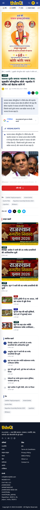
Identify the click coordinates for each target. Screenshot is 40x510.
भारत (3, 456)
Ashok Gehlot (28, 197)
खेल (3, 459)
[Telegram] (14, 438)
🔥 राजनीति (12, 8)
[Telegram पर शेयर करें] (24, 211)
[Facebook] (2, 438)
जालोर (3, 465)
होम (3, 72)
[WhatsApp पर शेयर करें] (36, 92)
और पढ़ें (18, 188)
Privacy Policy (26, 453)
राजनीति (8, 72)
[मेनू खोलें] (3, 3)
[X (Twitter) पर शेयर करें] (32, 92)
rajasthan (6, 204)
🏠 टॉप (5, 8)
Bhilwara (14, 204)
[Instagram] (11, 438)
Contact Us (25, 462)
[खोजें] (29, 3)
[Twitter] (5, 438)
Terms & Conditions (28, 450)
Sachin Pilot (6, 201)
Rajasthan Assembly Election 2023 (23, 201)
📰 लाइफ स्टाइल (30, 8)
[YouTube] (8, 438)
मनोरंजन (4, 462)
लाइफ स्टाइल (5, 453)
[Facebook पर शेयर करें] (29, 92)
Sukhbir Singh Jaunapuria (13, 197)
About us (24, 459)
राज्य (3, 450)
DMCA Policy (25, 456)
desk (6, 89)
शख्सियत (4, 469)
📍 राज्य (21, 8)
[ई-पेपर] (33, 3)
